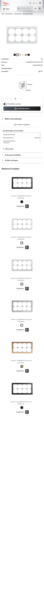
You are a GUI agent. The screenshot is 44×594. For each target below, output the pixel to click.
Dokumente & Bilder (13, 155)
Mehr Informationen (13, 119)
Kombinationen (9, 13)
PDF (41, 71)
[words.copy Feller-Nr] (42, 62)
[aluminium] (20, 54)
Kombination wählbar (28, 13)
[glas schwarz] (15, 54)
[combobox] (30, 8)
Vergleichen (20, 206)
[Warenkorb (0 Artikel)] (40, 8)
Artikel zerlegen (11, 160)
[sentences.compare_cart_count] (35, 8)
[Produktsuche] (18, 8)
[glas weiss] (17, 54)
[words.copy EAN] (42, 65)
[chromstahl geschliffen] (23, 54)
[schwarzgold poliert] (29, 54)
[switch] (5, 104)
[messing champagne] (26, 54)
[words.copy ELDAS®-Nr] (42, 59)
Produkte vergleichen (23, 124)
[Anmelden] (40, 3)
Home (2, 13)
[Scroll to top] (38, 589)
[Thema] (30, 3)
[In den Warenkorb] (27, 206)
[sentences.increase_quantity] (15, 99)
